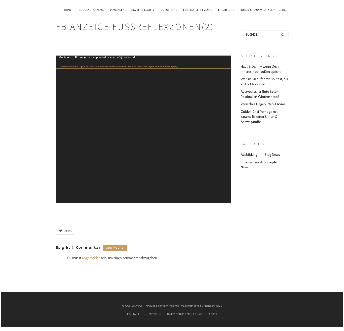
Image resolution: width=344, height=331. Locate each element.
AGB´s (213, 313)
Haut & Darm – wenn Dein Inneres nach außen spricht (261, 69)
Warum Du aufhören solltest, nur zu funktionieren (264, 81)
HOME (68, 9)
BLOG (282, 9)
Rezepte (271, 162)
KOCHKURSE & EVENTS (197, 9)
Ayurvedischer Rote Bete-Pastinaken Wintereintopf (260, 94)
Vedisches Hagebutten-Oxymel (263, 104)
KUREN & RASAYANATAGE (256, 9)
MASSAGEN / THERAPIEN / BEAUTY (132, 9)
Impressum (153, 313)
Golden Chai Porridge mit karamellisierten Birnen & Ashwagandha (259, 117)
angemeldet (91, 258)
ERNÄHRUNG (226, 9)
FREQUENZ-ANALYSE (91, 9)
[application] (143, 129)
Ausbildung (249, 155)
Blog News (272, 155)
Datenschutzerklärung (184, 313)
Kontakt (133, 313)
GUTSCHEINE (168, 9)
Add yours (115, 247)
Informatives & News (251, 164)
